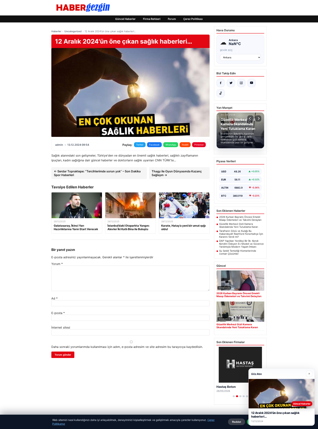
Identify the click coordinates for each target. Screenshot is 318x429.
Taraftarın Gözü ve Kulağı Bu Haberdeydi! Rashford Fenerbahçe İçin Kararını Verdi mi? (241, 233)
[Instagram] (241, 83)
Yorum (57, 264)
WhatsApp (170, 144)
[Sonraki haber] (258, 118)
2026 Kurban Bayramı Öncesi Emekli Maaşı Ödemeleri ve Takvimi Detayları (240, 218)
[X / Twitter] (231, 83)
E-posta (58, 313)
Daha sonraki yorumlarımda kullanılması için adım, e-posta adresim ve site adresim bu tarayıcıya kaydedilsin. (127, 347)
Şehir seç (226, 50)
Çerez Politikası (193, 18)
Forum (172, 18)
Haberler (56, 31)
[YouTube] (251, 83)
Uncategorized (73, 31)
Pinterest (199, 144)
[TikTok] (220, 93)
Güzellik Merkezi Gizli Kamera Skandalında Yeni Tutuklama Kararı (238, 225)
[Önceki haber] (250, 118)
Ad (54, 298)
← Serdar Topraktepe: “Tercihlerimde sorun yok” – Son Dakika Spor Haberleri (97, 173)
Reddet (236, 421)
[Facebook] (220, 83)
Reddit (185, 144)
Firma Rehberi (151, 18)
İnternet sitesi (60, 327)
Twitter (139, 144)
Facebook (154, 144)
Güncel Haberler (125, 18)
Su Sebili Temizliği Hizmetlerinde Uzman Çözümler (237, 252)
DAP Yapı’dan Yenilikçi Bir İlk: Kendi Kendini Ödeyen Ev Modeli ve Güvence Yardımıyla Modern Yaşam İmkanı (241, 243)
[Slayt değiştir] (234, 396)
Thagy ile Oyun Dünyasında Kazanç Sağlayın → (177, 173)
